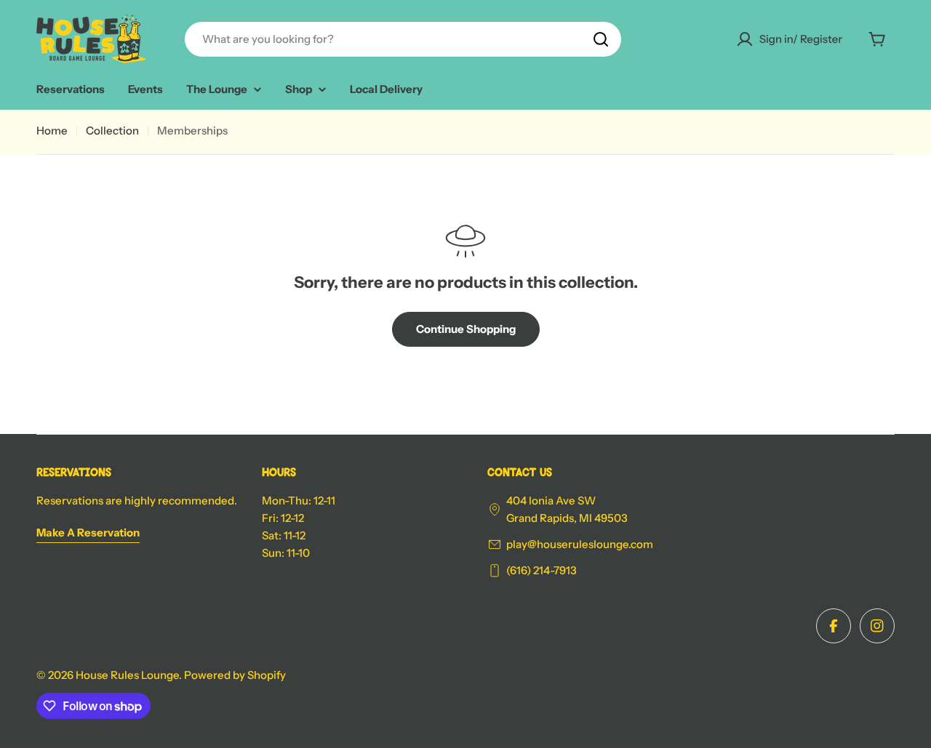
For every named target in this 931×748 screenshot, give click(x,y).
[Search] (601, 39)
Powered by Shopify (235, 675)
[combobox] (403, 39)
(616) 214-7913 (541, 570)
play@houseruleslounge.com (579, 544)
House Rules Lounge (127, 675)
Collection (112, 130)
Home (52, 130)
